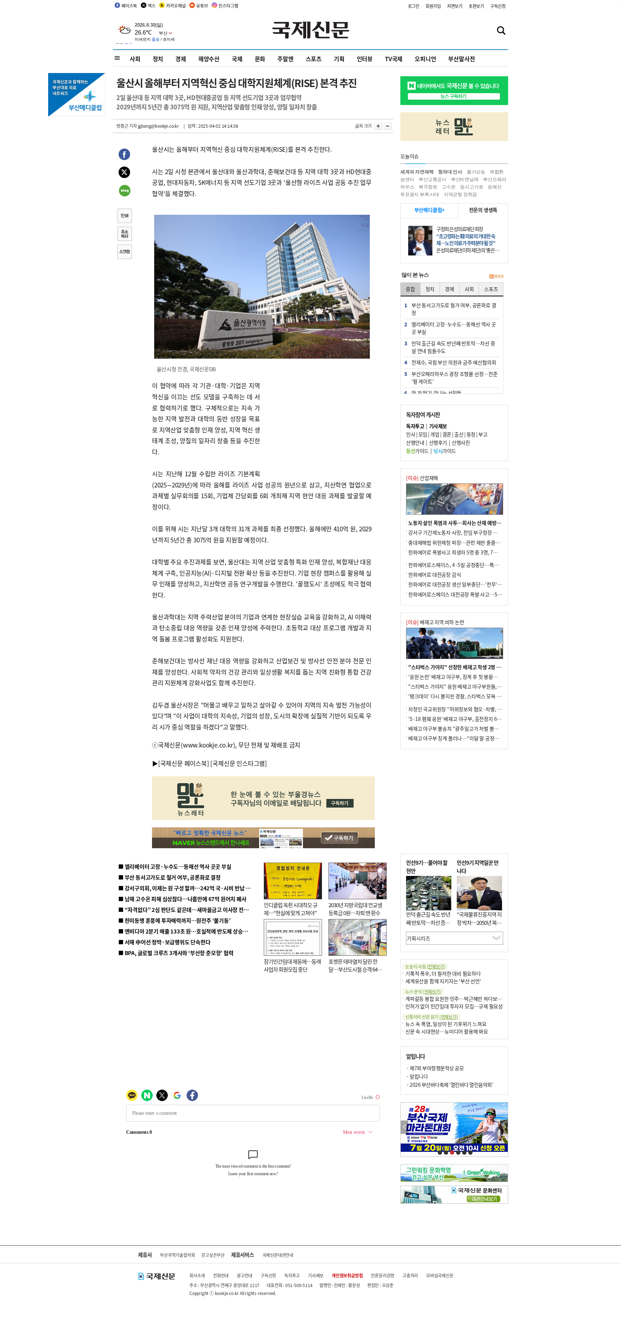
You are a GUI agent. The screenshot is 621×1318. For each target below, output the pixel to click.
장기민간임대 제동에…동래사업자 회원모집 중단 (292, 965)
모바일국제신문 (440, 1275)
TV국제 (393, 58)
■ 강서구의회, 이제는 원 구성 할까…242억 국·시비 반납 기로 (187, 888)
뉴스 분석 (423, 991)
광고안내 (244, 1275)
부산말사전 (461, 58)
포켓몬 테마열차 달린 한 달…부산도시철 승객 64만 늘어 (355, 969)
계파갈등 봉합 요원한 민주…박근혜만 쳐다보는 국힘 (458, 998)
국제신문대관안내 (277, 1255)
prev (404, 1127)
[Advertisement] (318, 425)
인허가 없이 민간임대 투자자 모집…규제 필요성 (454, 1006)
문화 (260, 58)
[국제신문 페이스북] (183, 763)
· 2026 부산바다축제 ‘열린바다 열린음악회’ (449, 1084)
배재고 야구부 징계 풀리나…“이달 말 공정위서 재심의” (464, 738)
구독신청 (498, 6)
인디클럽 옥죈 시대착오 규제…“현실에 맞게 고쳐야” (290, 909)
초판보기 (476, 6)
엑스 (152, 6)
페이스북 (129, 6)
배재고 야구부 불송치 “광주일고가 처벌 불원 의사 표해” (464, 728)
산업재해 (422, 477)
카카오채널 (175, 6)
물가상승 (476, 171)
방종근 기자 (126, 126)
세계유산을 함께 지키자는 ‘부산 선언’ (443, 981)
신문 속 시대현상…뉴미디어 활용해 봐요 (446, 1031)
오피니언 (425, 58)
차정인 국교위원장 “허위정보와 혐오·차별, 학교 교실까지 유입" (473, 709)
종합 (410, 288)
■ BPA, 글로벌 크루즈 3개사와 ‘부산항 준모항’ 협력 (176, 952)
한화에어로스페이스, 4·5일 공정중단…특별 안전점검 (463, 564)
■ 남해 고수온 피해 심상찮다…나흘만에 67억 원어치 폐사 (182, 899)
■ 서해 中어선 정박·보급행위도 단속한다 (164, 942)
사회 (135, 58)
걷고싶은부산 (213, 1255)
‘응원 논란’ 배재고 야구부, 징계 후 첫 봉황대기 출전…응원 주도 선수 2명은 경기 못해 (494, 676)
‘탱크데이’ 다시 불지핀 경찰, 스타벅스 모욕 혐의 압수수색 (466, 696)
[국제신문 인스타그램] (238, 763)
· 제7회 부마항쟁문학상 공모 (435, 1068)
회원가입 (433, 6)
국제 (237, 58)
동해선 (494, 187)
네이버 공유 (124, 191)
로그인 (413, 6)
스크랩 (124, 252)
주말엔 (285, 58)
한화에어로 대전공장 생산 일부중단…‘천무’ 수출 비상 (463, 584)
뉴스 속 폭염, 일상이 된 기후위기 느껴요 (445, 1023)
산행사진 (461, 442)
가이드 (417, 450)
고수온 (448, 187)
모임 (422, 434)
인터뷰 (365, 58)
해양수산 (209, 58)
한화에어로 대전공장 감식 (434, 574)
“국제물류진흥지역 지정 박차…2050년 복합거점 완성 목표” (479, 922)
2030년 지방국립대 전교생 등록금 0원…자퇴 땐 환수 (355, 909)
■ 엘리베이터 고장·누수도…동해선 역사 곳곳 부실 (174, 866)
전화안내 (221, 1275)
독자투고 (292, 1275)
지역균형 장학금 (460, 194)
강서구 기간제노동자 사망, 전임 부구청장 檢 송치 (458, 532)
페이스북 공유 (124, 155)
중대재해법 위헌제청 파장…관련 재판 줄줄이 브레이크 (463, 542)
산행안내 (415, 442)
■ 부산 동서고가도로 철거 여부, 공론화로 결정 (169, 877)
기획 (339, 58)
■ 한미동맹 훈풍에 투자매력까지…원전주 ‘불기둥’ (174, 920)
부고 (482, 434)
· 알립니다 (417, 1076)
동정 (470, 434)
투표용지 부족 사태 (419, 194)
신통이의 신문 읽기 (431, 1017)
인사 (410, 434)
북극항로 (428, 187)
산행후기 (438, 442)
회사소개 (197, 1275)
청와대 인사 (450, 171)
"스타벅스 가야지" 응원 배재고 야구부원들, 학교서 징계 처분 (470, 686)
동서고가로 (471, 187)
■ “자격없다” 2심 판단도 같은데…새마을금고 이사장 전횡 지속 (188, 909)
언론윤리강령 (382, 1275)
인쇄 (124, 216)
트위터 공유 (124, 173)
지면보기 (455, 6)
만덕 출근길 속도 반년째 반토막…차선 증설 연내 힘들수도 (428, 922)
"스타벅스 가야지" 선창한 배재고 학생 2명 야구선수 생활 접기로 (474, 667)
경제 (180, 58)
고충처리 (410, 1275)
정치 (158, 58)
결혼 (446, 434)
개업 (434, 434)
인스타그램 (228, 6)
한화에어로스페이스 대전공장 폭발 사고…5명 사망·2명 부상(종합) (476, 594)
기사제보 (315, 1275)
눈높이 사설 (425, 966)
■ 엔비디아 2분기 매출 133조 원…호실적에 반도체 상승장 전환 (188, 931)
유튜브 (202, 6)
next (504, 1127)
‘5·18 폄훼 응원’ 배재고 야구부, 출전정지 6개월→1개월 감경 (470, 718)
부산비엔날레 (465, 179)
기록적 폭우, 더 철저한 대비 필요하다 (443, 973)
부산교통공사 (432, 179)
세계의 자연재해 (416, 171)
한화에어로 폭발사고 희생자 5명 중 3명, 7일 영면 (458, 552)
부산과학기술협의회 (177, 1255)
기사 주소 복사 (124, 234)
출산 (458, 434)
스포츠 (314, 58)
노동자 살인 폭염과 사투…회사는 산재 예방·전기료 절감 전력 (470, 522)
